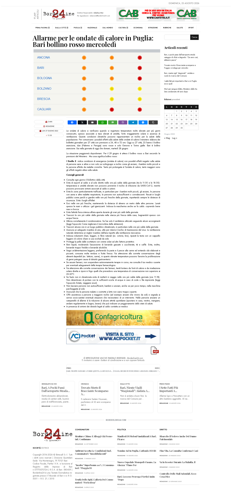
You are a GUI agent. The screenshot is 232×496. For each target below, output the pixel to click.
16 (181, 119)
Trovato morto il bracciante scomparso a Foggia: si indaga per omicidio (180, 66)
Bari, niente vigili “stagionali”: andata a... (135, 389)
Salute (180, 28)
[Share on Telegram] (132, 122)
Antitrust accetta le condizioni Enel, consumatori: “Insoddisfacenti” (93, 452)
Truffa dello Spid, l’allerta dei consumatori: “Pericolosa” (94, 481)
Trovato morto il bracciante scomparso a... (94, 391)
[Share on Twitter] (82, 122)
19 (196, 119)
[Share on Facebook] (72, 122)
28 (172, 128)
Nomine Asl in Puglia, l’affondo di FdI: (136, 450)
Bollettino (91, 179)
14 (172, 119)
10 (186, 115)
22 (177, 123)
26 (196, 123)
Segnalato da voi (49, 384)
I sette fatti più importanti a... (169, 389)
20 (167, 123)
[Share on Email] (92, 122)
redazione (46, 406)
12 (196, 115)
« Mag (167, 138)
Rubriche (167, 28)
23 (182, 123)
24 (186, 123)
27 (167, 128)
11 (191, 115)
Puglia (77, 28)
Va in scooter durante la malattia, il (177, 462)
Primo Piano (165, 384)
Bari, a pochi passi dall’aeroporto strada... (56, 389)
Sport (191, 28)
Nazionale (92, 28)
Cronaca (85, 384)
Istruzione (153, 28)
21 (172, 123)
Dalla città (60, 28)
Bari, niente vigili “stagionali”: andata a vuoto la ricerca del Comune (179, 74)
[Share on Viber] (122, 122)
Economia (138, 28)
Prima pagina (41, 28)
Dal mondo (108, 28)
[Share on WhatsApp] (102, 122)
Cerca (194, 37)
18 (191, 119)
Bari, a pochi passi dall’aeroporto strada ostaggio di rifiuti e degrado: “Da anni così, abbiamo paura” (181, 57)
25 (191, 123)
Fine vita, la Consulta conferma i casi (179, 450)
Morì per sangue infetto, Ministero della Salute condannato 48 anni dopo (180, 90)
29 (177, 128)
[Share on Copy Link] (153, 122)
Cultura (122, 28)
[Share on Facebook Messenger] (143, 122)
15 (177, 119)
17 (186, 119)
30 (182, 128)
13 (167, 119)
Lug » (174, 138)
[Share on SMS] (112, 122)
